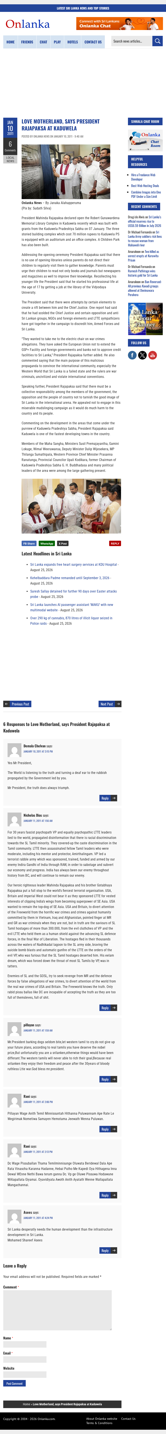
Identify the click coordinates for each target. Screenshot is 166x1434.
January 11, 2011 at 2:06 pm (38, 1102)
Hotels (72, 41)
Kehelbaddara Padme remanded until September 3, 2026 (69, 578)
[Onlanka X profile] (142, 353)
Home (10, 41)
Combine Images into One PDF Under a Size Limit (146, 194)
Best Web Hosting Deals (145, 185)
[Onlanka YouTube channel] (152, 353)
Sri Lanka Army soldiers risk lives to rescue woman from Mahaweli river (145, 238)
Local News (10, 159)
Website (8, 1368)
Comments (10, 150)
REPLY (115, 543)
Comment (11, 1287)
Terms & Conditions (99, 1423)
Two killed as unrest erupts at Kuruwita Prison (143, 255)
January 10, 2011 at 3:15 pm (38, 751)
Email (8, 1353)
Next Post (107, 704)
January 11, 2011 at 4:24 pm (38, 1218)
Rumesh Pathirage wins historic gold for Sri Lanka (143, 272)
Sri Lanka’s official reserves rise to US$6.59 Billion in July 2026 (144, 221)
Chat (43, 41)
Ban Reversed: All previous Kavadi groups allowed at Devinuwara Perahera (144, 288)
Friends (27, 41)
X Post (63, 543)
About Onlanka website (101, 1419)
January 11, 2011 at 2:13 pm (38, 1152)
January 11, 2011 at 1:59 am (38, 1030)
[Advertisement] (83, 83)
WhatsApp (46, 543)
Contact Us (128, 1419)
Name (8, 1338)
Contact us (93, 41)
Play (57, 41)
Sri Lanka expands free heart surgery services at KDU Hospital (73, 565)
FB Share (29, 543)
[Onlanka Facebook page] (132, 353)
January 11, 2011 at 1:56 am (38, 820)
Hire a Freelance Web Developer (143, 176)
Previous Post (20, 704)
